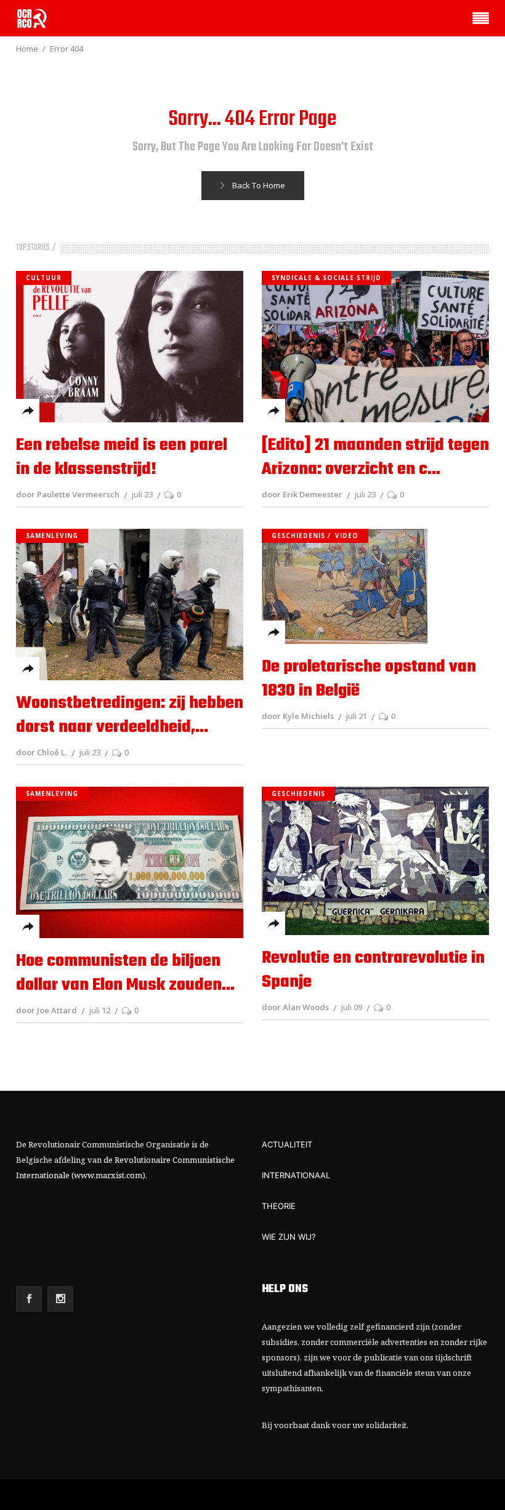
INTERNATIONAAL (296, 1175)
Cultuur (44, 277)
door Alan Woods (295, 1007)
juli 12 (99, 1010)
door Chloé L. (41, 752)
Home (27, 48)
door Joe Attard (46, 1010)
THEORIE (279, 1206)
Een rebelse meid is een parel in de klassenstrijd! (121, 457)
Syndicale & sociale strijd (326, 277)
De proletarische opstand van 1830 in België (369, 679)
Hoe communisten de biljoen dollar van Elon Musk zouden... (125, 973)
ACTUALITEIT (287, 1144)
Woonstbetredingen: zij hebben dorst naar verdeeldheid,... (129, 715)
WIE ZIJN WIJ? (289, 1237)
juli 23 (142, 494)
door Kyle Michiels (298, 715)
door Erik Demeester (302, 494)
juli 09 (351, 1007)
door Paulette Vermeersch (67, 494)
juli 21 (356, 715)
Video (346, 535)
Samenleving (52, 535)
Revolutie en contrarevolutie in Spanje (373, 970)
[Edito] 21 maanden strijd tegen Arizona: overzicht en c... (375, 457)
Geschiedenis (298, 535)
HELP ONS (285, 1289)
